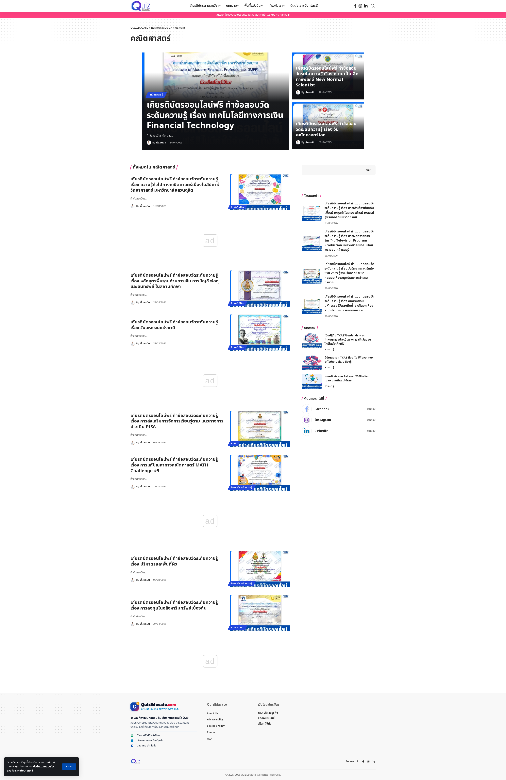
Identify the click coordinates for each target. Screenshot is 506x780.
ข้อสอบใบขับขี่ (266, 718)
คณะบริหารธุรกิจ (268, 713)
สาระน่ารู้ (329, 349)
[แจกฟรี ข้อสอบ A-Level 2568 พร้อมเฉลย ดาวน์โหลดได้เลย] (312, 381)
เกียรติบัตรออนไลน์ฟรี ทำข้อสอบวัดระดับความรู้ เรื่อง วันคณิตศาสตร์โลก (326, 129)
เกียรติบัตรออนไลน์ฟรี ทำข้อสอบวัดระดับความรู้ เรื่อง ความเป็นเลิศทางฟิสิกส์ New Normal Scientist (327, 77)
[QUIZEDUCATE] (141, 6)
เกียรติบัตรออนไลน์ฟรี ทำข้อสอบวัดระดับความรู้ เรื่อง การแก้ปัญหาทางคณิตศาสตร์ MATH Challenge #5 (174, 465)
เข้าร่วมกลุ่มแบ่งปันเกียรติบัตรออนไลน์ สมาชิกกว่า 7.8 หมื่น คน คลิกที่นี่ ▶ (253, 15)
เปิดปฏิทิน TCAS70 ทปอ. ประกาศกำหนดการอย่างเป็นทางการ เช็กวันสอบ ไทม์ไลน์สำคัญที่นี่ (348, 339)
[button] (69, 766)
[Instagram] (360, 6)
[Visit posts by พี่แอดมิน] (149, 142)
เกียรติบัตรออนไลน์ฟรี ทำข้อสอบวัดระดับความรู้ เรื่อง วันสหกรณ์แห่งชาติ (174, 325)
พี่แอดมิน (161, 143)
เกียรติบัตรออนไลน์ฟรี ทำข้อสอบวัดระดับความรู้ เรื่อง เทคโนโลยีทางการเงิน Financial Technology (215, 115)
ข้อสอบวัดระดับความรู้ (241, 487)
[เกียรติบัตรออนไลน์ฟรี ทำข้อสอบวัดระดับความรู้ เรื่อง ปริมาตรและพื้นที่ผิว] (260, 569)
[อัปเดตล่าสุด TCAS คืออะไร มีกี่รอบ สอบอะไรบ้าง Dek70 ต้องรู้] (312, 363)
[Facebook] (355, 6)
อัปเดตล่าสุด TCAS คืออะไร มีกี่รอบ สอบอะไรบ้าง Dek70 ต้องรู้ (349, 360)
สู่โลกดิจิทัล (265, 724)
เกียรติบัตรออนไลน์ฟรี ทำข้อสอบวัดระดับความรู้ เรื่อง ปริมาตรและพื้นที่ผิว (174, 561)
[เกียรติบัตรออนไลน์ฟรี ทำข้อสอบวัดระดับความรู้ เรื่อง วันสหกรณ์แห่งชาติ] (260, 333)
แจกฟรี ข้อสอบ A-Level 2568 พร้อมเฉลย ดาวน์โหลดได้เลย (347, 378)
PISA (234, 443)
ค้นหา (369, 170)
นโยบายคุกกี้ (26, 771)
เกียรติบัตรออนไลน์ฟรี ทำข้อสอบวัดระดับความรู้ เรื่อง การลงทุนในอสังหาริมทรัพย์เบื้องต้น (174, 605)
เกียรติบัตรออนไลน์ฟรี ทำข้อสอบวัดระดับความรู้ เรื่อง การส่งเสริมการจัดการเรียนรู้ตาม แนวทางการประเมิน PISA (176, 421)
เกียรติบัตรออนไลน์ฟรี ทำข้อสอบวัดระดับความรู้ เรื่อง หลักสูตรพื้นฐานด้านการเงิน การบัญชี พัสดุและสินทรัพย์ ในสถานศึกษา (174, 281)
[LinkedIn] (366, 6)
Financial (237, 207)
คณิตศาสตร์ (156, 94)
